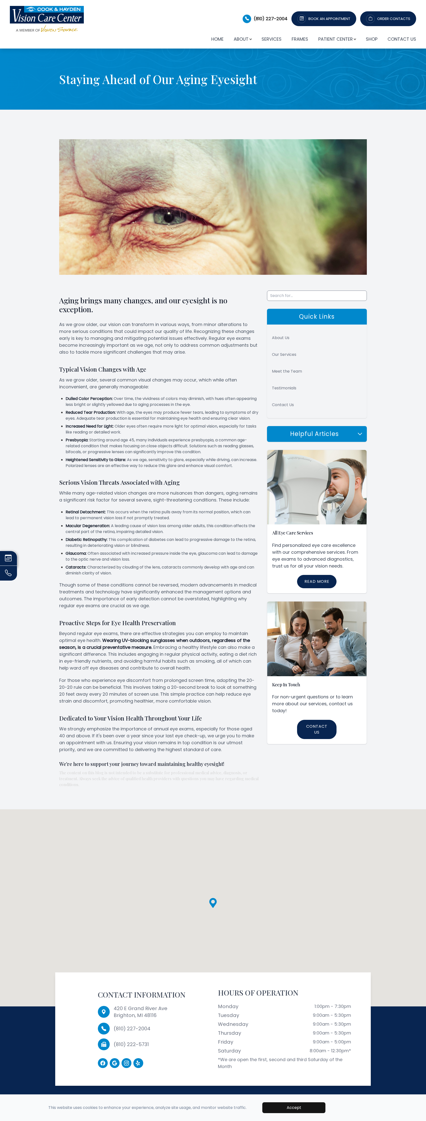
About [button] (241, 39)
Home (217, 39)
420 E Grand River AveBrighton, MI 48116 (140, 1012)
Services (272, 39)
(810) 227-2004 (270, 19)
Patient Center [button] (335, 39)
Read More (316, 581)
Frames (300, 39)
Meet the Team (287, 371)
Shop (371, 39)
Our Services (284, 354)
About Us (280, 338)
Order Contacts (393, 19)
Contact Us (402, 39)
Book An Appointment (329, 19)
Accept (294, 1107)
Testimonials (284, 388)
